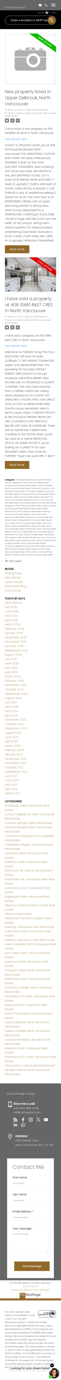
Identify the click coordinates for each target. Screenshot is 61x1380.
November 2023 (15, 720)
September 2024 (16, 694)
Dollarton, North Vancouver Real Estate (22, 497)
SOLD (54, 13)
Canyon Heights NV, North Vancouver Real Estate (27, 482)
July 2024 (11, 702)
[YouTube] (47, 1121)
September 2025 (16, 650)
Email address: (22, 1211)
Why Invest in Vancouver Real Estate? (30, 1066)
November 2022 (15, 763)
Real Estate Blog (16, 586)
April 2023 (11, 741)
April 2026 (11, 620)
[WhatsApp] (24, 1126)
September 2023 (16, 728)
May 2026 (11, 616)
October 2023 (14, 724)
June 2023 (11, 737)
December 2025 (16, 637)
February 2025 (14, 681)
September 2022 (16, 772)
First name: (20, 1177)
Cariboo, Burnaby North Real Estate (20, 485)
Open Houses (14, 582)
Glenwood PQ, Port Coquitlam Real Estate (23, 511)
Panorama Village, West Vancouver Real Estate (33, 532)
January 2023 (14, 754)
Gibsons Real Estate (39, 508)
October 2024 (14, 689)
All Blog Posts (13, 573)
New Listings (13, 577)
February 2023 (14, 750)
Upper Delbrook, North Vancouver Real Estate (30, 114)
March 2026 (13, 624)
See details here (16, 139)
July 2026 (11, 607)
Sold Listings (13, 590)
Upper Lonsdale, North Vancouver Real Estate (26, 543)
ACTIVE (41, 13)
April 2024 (11, 715)
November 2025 (15, 642)
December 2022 (15, 759)
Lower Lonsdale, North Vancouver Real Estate (32, 520)
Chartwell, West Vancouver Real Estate (37, 494)
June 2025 (12, 663)
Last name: (20, 1194)
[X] (40, 1121)
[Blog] (17, 1121)
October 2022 (14, 767)
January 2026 (14, 633)
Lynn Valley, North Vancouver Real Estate (23, 523)
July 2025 (11, 659)
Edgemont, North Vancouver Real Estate (24, 505)
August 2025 (13, 655)
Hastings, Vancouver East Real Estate (30, 927)
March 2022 (12, 793)
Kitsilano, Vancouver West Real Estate (30, 940)
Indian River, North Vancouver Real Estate (28, 321)
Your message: (22, 1229)
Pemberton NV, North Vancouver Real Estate (24, 534)
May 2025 (11, 668)
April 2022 (11, 789)
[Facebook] (25, 1121)
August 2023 (13, 733)
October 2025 (14, 646)
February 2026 (14, 629)
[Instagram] (32, 1121)
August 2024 (13, 698)
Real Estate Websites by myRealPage (30, 1289)
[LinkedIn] (17, 1126)
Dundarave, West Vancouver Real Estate (38, 503)
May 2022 (11, 785)
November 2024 (15, 685)
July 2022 (11, 776)
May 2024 (11, 711)
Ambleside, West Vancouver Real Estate (34, 480)
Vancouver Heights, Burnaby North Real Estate (25, 546)
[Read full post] (30, 61)
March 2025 (13, 676)
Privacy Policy (30, 1286)
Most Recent (13, 603)
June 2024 (11, 707)
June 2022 (11, 780)
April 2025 (11, 672)
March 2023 (12, 746)
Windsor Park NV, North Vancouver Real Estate (33, 555)
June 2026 (12, 611)
